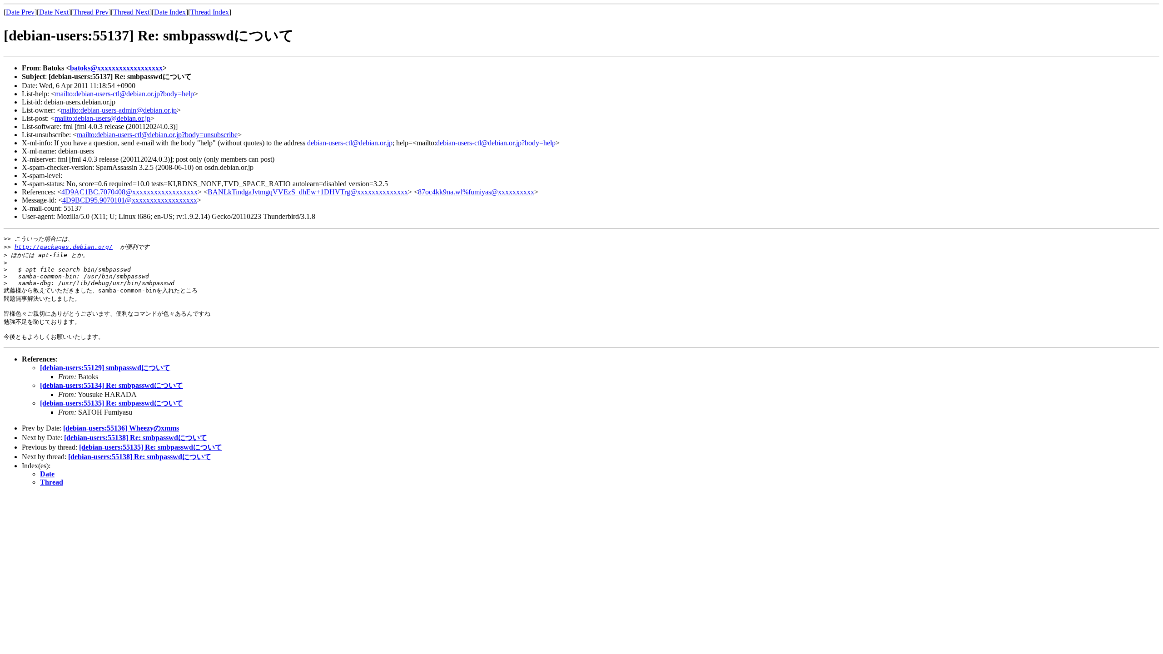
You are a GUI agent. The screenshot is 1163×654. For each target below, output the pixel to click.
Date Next (54, 12)
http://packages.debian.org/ (64, 246)
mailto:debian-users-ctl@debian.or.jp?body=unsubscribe (157, 135)
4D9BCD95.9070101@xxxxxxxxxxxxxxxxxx (129, 200)
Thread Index (209, 12)
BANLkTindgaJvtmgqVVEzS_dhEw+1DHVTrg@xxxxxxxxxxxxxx (308, 192)
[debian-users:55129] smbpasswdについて (105, 368)
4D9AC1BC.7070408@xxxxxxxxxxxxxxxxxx (129, 192)
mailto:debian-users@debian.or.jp (102, 118)
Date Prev (20, 12)
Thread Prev (91, 12)
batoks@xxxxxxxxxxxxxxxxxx (116, 68)
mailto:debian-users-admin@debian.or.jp (119, 110)
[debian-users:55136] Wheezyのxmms (121, 428)
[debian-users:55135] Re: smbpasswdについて (111, 403)
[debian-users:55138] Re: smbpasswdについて (135, 437)
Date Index (170, 12)
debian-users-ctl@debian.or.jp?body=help (496, 143)
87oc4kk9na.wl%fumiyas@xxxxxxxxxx (476, 192)
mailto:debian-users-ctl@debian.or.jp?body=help (124, 94)
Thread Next (131, 12)
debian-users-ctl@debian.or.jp (350, 143)
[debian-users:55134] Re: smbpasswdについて (111, 385)
